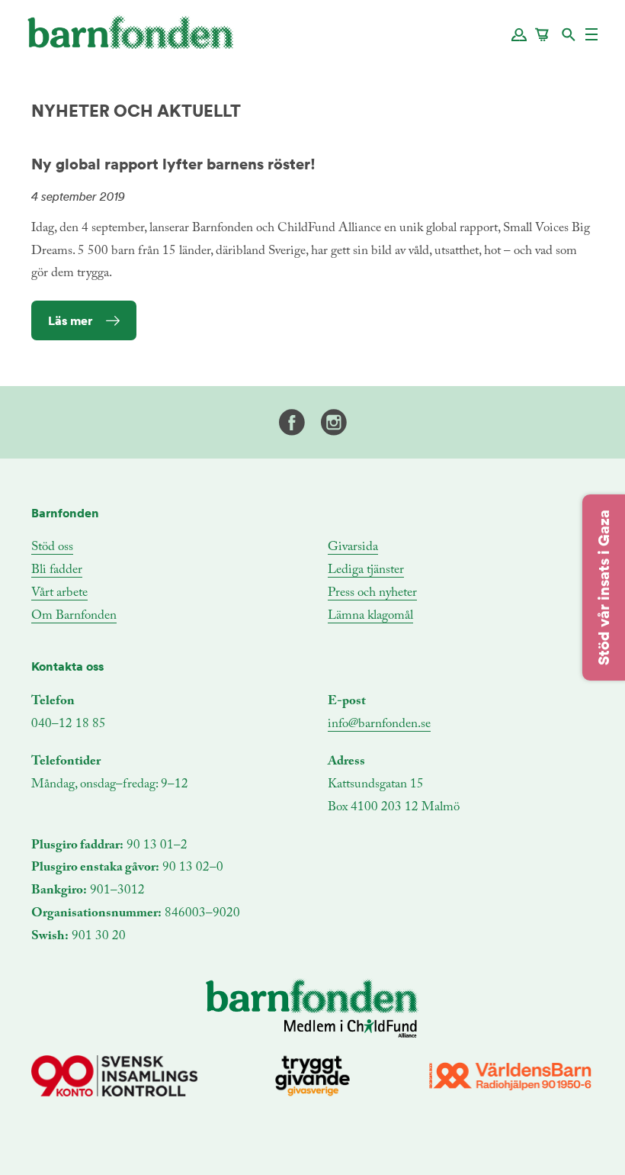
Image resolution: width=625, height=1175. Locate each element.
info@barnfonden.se (379, 724)
